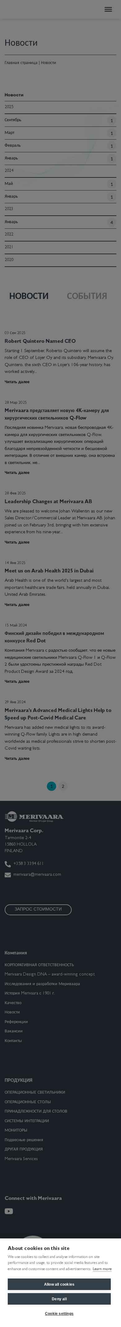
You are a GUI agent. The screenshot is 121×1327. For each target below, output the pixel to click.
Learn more (102, 1269)
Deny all (59, 1299)
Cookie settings (59, 1313)
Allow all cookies (59, 1284)
